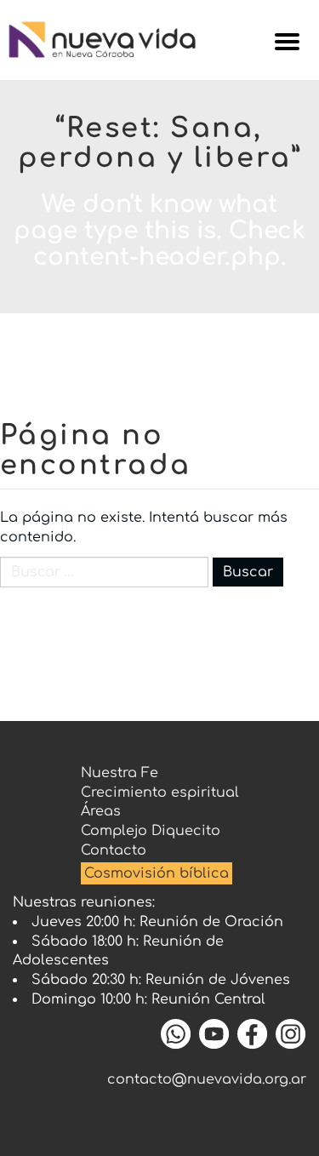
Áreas (101, 811)
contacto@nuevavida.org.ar (206, 1079)
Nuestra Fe (119, 773)
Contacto (113, 850)
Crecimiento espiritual (160, 792)
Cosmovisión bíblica (156, 873)
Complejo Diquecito (150, 830)
